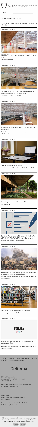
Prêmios (4, 25)
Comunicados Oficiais (8, 23)
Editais (25, 23)
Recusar (23, 424)
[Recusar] (36, 421)
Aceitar (16, 424)
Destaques (18, 23)
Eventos (31, 23)
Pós (36, 23)
